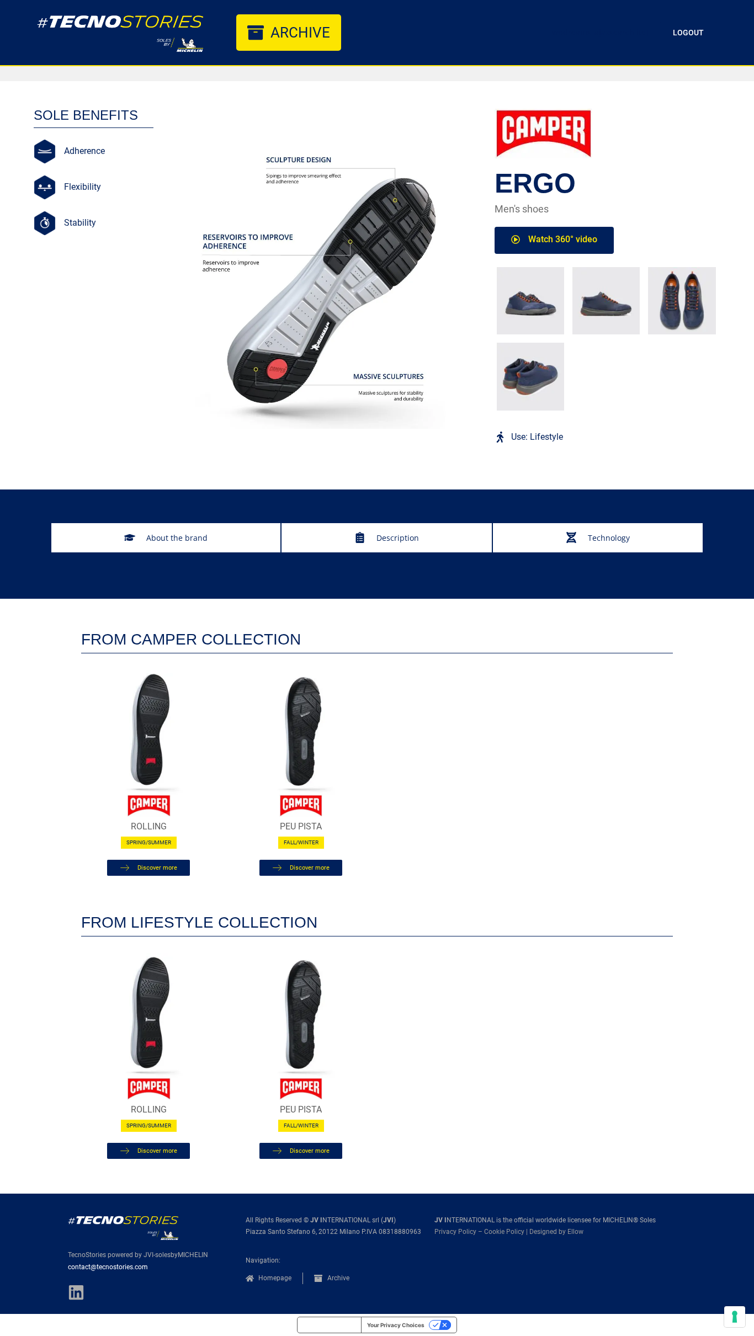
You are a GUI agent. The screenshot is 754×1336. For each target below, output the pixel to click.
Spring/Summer (148, 842)
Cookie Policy (504, 1232)
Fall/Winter (301, 842)
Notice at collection (329, 1325)
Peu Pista (301, 826)
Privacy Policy (455, 1232)
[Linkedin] (76, 1292)
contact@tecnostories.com (108, 1267)
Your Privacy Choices (395, 1325)
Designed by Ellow (556, 1232)
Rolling (149, 826)
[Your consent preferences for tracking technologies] (734, 1316)
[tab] (165, 537)
